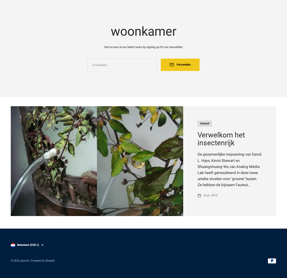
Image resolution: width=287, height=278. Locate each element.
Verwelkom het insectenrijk (221, 139)
